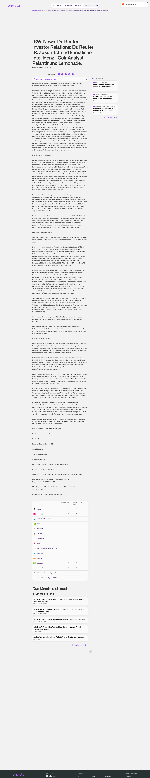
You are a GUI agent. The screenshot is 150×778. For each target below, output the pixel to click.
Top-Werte (108, 776)
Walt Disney (40, 563)
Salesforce (40, 553)
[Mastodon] (59, 74)
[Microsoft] (35, 528)
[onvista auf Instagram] (54, 776)
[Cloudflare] (35, 558)
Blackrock (40, 568)
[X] (69, 74)
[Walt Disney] (35, 563)
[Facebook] (62, 74)
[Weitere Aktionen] (86, 509)
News (43, 10)
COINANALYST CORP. (44, 519)
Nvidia (39, 524)
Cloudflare (40, 558)
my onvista (68, 6)
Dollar (93, 776)
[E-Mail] (73, 74)
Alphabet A (40, 538)
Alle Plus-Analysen (110, 117)
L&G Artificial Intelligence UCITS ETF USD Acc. (51, 578)
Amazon (39, 534)
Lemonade (40, 514)
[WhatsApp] (66, 74)
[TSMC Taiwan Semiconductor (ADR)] (35, 548)
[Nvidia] (35, 523)
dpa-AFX (35, 68)
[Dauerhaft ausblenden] (86, 79)
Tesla (38, 543)
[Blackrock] (35, 568)
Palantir (39, 509)
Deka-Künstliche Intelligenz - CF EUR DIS (50, 573)
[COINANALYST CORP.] (35, 519)
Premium (78, 6)
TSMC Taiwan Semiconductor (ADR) (48, 548)
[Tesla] (35, 543)
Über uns (129, 776)
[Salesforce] (35, 553)
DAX (78, 776)
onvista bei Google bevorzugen (46, 79)
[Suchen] (97, 5)
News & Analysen (36, 10)
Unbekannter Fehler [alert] (131, 4)
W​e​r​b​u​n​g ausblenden (90, 24)
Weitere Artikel (80, 645)
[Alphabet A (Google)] (35, 538)
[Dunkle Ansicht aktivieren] (16, 1)
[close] (147, 2)
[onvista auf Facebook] (47, 776)
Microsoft (40, 529)
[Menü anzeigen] (53, 5)
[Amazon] (35, 533)
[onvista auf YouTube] (50, 776)
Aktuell (59, 6)
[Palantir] (35, 509)
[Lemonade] (35, 514)
